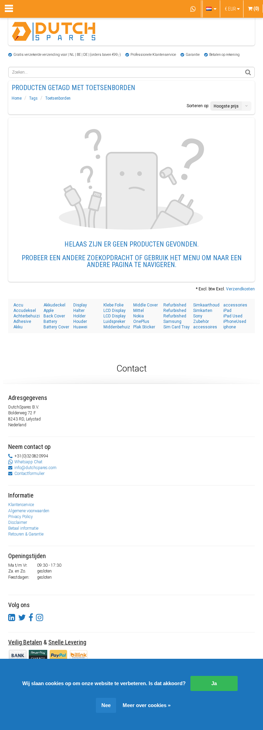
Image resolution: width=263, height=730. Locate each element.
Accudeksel (24, 310)
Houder (80, 321)
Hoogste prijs (226, 106)
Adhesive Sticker (22, 321)
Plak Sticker (144, 327)
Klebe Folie (113, 305)
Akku (18, 327)
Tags (33, 98)
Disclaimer (17, 522)
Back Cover (54, 316)
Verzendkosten (240, 289)
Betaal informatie (23, 528)
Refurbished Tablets (174, 305)
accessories (235, 305)
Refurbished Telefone (174, 310)
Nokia (138, 316)
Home (17, 98)
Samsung (172, 321)
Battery (50, 321)
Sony (197, 316)
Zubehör (201, 321)
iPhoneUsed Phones (234, 321)
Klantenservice (21, 504)
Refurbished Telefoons (174, 316)
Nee (106, 705)
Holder (79, 316)
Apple (48, 310)
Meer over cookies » (147, 705)
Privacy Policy (20, 516)
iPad (227, 310)
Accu (18, 305)
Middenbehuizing (116, 327)
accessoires (205, 327)
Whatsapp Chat (28, 462)
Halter (79, 310)
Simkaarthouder (206, 305)
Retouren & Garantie (25, 534)
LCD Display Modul (114, 310)
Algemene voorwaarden (28, 510)
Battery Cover (56, 327)
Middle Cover (145, 305)
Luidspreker (114, 321)
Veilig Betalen (25, 642)
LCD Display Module (114, 316)
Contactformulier (29, 473)
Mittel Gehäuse (141, 310)
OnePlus (141, 321)
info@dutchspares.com (35, 467)
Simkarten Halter (202, 310)
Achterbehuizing (26, 316)
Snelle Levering (67, 642)
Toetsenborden (58, 98)
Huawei (80, 327)
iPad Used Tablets (232, 316)
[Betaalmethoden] (38, 655)
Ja (214, 683)
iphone (229, 327)
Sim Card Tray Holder (176, 327)
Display (80, 305)
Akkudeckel (54, 305)
